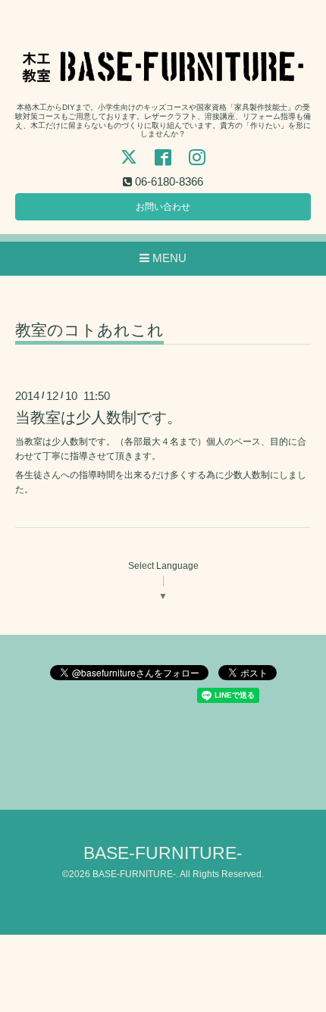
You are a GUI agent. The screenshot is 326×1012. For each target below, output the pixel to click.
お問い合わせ (163, 206)
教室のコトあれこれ (89, 330)
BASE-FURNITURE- (163, 853)
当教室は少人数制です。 (98, 417)
